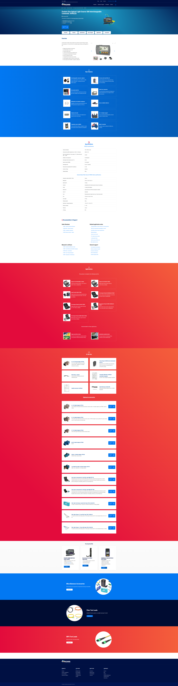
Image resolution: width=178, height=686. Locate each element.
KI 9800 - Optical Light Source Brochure (69, 226)
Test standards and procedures (95, 247)
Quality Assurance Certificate (77, 388)
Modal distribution (94, 232)
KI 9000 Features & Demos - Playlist (68, 232)
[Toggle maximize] (115, 43)
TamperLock (68, 23)
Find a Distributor (92, 673)
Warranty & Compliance (65, 675)
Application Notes (78, 673)
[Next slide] (114, 51)
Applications (99, 32)
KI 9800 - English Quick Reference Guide (69, 246)
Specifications (82, 32)
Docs (90, 32)
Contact (111, 4)
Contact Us (91, 675)
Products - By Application (65, 672)
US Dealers (107, 4)
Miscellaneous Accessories (75, 584)
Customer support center (94, 254)
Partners (104, 1)
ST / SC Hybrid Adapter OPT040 (77, 430)
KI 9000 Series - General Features (68, 228)
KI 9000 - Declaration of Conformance (68, 254)
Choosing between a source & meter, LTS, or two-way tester (100, 226)
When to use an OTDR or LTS (95, 240)
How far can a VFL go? (94, 234)
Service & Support (64, 673)
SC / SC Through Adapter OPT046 (78, 361)
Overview (65, 32)
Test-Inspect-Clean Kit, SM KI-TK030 (77, 18)
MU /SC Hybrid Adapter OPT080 (77, 442)
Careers (105, 673)
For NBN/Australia (78, 675)
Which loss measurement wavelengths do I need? (98, 228)
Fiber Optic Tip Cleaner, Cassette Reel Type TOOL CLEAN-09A (83, 503)
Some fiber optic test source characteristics (97, 230)
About (101, 1)
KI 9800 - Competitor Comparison (68, 230)
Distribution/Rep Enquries (107, 675)
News (98, 1)
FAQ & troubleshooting (94, 252)
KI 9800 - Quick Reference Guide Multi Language (70, 248)
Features (73, 32)
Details (67, 566)
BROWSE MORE (69, 589)
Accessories (107, 32)
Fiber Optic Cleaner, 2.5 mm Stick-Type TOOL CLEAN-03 (82, 514)
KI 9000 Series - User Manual (67, 250)
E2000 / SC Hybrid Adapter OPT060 (78, 454)
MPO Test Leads (71, 637)
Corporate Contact (106, 676)
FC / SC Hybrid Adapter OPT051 (77, 417)
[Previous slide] (92, 51)
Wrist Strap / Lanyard (75, 374)
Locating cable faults (94, 238)
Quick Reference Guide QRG (104, 386)
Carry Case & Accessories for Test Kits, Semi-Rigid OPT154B (83, 489)
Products (94, 4)
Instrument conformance (94, 250)
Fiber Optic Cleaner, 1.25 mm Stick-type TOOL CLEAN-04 (82, 527)
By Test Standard (78, 672)
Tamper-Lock (69, 562)
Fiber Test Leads (92, 610)
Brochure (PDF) (65, 16)
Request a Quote (92, 672)
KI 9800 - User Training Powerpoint (68, 252)
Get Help (77, 676)
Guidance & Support (101, 4)
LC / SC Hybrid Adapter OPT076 (77, 405)
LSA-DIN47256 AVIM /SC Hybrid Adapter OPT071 (81, 466)
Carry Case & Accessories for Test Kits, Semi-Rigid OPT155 (83, 477)
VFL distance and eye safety (95, 236)
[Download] (113, 43)
